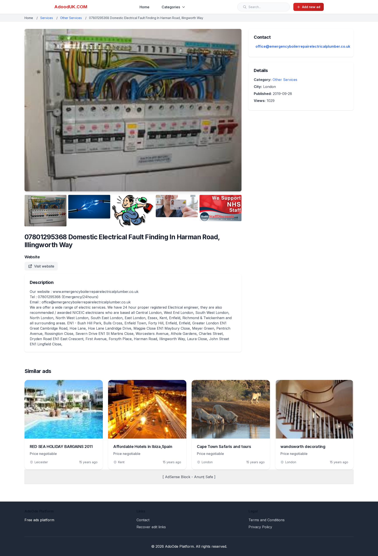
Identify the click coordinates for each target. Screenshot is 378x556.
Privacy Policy (260, 527)
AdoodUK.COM (70, 6)
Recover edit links (151, 527)
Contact (142, 520)
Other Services (71, 18)
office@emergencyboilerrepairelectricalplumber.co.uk (303, 46)
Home (144, 7)
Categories (171, 7)
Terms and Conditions (266, 520)
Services (46, 18)
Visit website (44, 266)
